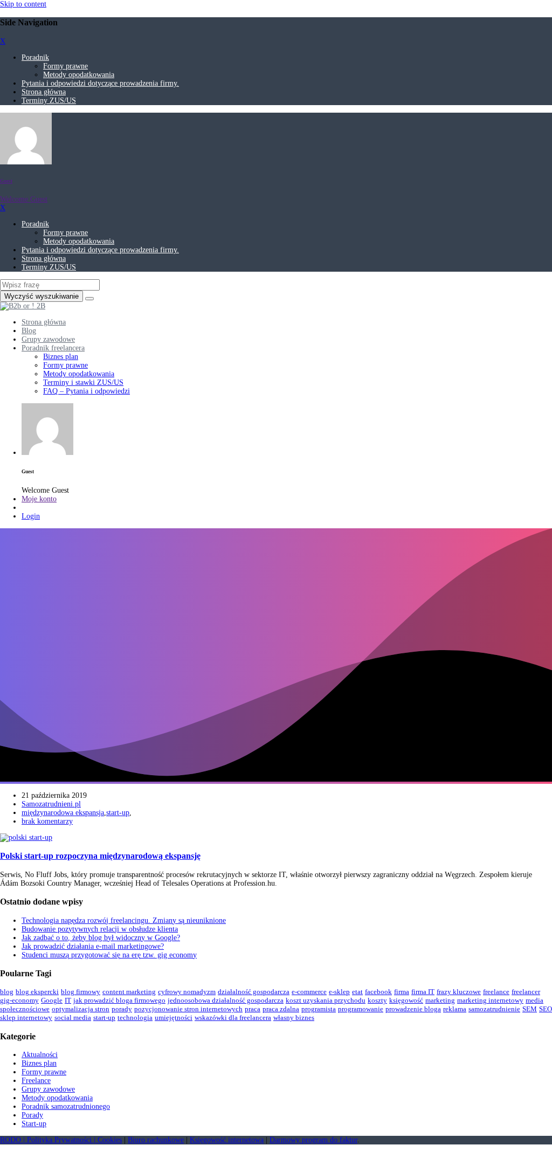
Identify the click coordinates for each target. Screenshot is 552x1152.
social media (72, 1017)
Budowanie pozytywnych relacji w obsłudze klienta (100, 929)
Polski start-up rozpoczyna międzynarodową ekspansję (100, 856)
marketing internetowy (490, 1000)
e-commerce (309, 992)
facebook (378, 992)
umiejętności (173, 1017)
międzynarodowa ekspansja (63, 813)
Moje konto (39, 499)
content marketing (129, 992)
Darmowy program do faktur (313, 1140)
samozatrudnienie (494, 1009)
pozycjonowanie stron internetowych (188, 1009)
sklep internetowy (26, 1017)
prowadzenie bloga (413, 1009)
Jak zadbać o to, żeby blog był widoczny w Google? (101, 938)
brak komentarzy (47, 821)
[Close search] (89, 298)
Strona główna (44, 92)
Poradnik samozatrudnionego (66, 1106)
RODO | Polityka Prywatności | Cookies (61, 1140)
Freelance (36, 1081)
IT (68, 1000)
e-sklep (339, 992)
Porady (32, 1115)
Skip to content (23, 4)
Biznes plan (39, 1063)
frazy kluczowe (459, 992)
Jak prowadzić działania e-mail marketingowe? (93, 946)
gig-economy (19, 1000)
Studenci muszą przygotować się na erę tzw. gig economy (109, 955)
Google (52, 1000)
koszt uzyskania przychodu (325, 1000)
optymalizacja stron (80, 1009)
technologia (135, 1017)
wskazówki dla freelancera (233, 1017)
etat (357, 992)
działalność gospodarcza (253, 992)
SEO (545, 1009)
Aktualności (40, 1055)
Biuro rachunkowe (156, 1140)
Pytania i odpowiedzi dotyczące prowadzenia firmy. (100, 83)
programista (318, 1009)
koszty (377, 1000)
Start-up (34, 1124)
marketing (440, 1000)
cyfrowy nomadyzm (187, 992)
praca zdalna (281, 1009)
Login (31, 516)
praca (252, 1009)
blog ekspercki (37, 992)
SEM (529, 1009)
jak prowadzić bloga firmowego (119, 1000)
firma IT (422, 992)
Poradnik (35, 57)
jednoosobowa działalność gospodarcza (226, 1000)
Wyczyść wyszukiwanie (41, 296)
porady (122, 1009)
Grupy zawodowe (48, 1089)
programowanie (360, 1009)
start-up (117, 813)
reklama (454, 1009)
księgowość (406, 1000)
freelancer (526, 992)
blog (6, 992)
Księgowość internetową (227, 1140)
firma (401, 992)
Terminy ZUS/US (49, 100)
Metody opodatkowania (78, 75)
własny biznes (293, 1017)
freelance (496, 992)
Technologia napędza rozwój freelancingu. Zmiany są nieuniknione (124, 920)
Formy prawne (65, 66)
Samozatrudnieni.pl (51, 804)
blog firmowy (80, 992)
